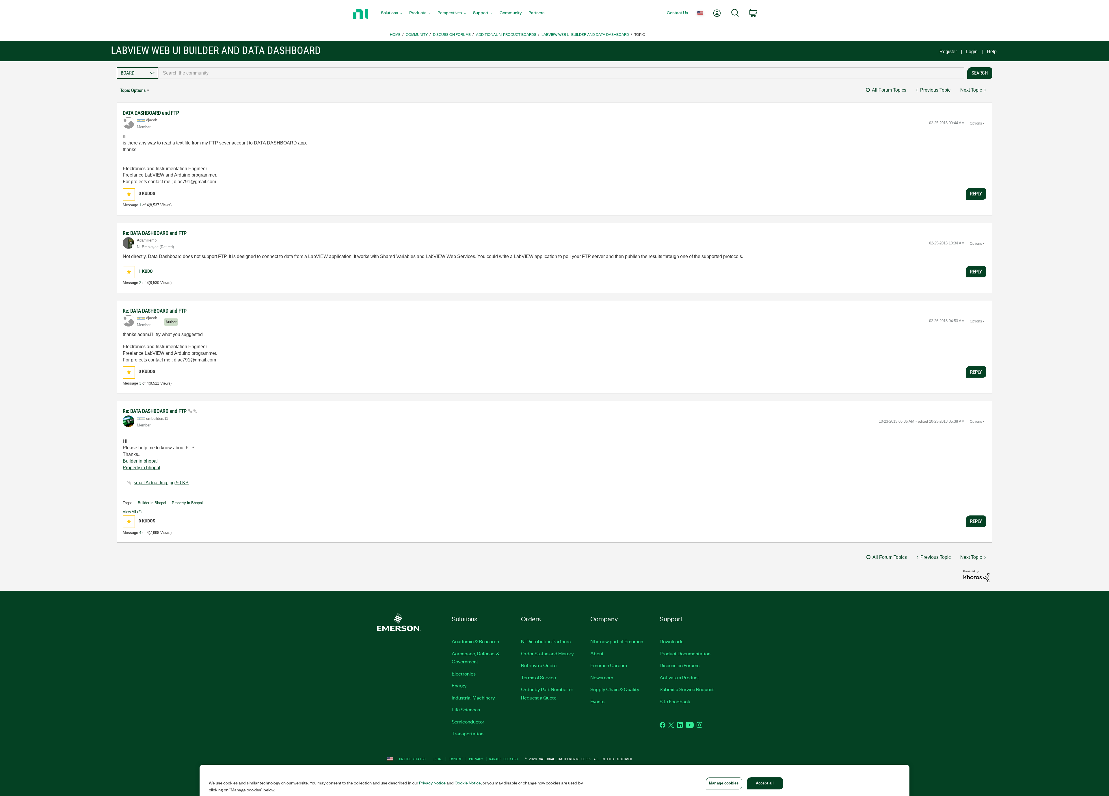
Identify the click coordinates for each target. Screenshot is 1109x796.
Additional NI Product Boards (506, 34)
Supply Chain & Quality (614, 689)
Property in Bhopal (187, 503)
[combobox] (561, 73)
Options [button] (976, 123)
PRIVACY (476, 758)
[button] (129, 194)
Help (992, 51)
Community (417, 34)
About (597, 653)
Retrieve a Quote (539, 665)
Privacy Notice (432, 783)
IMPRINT (456, 758)
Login (972, 51)
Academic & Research (475, 641)
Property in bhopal (141, 467)
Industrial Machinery (473, 697)
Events (597, 701)
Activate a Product (679, 677)
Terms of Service (538, 677)
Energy (459, 685)
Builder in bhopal (140, 461)
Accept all (765, 783)
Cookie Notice (468, 783)
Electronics (464, 673)
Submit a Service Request (687, 689)
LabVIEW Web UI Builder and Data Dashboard (585, 34)
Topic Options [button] (133, 90)
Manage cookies (503, 758)
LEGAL (438, 758)
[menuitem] (391, 14)
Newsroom (601, 677)
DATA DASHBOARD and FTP (151, 113)
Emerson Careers (608, 665)
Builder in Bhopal (152, 503)
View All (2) (132, 512)
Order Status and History (547, 653)
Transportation (467, 733)
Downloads (671, 641)
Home (395, 34)
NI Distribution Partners (546, 641)
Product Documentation (685, 653)
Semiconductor (468, 721)
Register (948, 51)
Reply (976, 193)
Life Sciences (466, 709)
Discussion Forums (452, 34)
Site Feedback (675, 701)
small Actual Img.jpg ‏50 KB (161, 482)
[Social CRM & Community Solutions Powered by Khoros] (976, 575)
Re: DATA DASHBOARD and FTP (155, 233)
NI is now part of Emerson (616, 641)
